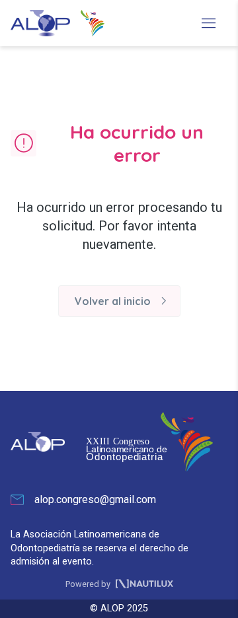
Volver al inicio (123, 301)
